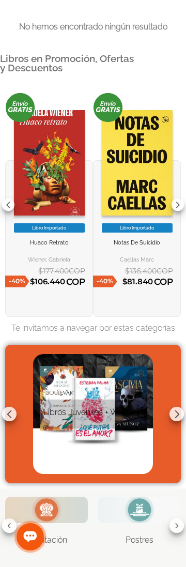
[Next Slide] (178, 204)
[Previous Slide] (8, 204)
